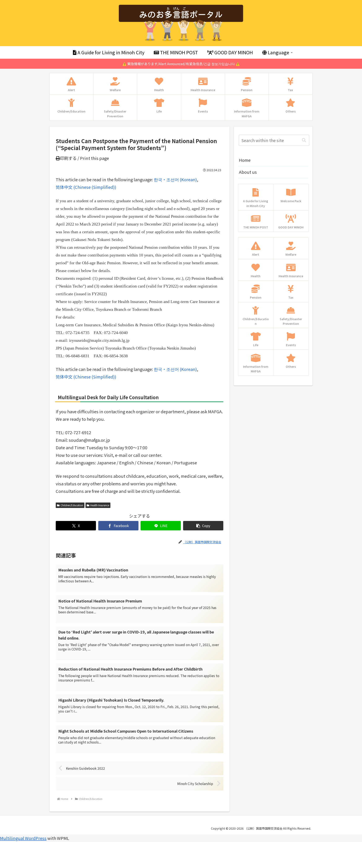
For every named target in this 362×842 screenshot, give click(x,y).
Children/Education (72, 505)
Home (245, 160)
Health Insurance (99, 505)
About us (248, 172)
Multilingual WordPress (23, 838)
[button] (203, 525)
